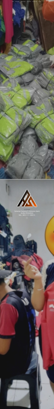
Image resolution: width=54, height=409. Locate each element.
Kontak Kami (23, 1)
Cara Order (29, 1)
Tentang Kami (34, 1)
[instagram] (27, 218)
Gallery (39, 1)
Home (13, 1)
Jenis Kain (17, 1)
